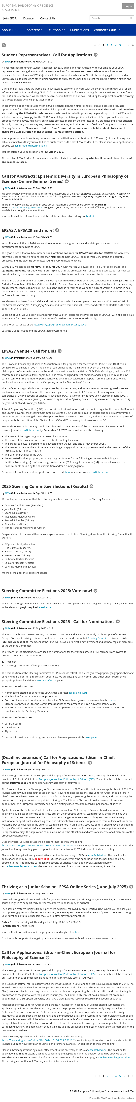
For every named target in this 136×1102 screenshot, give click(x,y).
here (67, 472)
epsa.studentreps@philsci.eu (30, 145)
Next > (128, 45)
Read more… (46, 607)
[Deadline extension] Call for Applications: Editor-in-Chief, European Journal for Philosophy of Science (58, 760)
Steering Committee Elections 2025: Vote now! (47, 590)
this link (89, 216)
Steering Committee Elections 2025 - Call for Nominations (58, 621)
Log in (128, 6)
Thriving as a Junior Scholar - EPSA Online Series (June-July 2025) (65, 886)
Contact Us (48, 18)
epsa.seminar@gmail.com (27, 207)
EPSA (8, 61)
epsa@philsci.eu (29, 430)
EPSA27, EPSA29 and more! (28, 230)
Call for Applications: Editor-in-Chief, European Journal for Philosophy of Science (58, 955)
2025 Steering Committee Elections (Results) (45, 486)
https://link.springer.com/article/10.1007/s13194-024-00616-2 (38, 845)
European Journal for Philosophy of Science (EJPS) (67, 779)
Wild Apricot (107, 1098)
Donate (28, 18)
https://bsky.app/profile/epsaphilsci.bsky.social (60, 324)
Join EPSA (10, 18)
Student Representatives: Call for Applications (47, 54)
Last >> (132, 45)
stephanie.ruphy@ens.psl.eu (20, 866)
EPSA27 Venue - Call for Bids (29, 351)
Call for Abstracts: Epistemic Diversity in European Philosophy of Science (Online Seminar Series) (65, 179)
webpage (91, 737)
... (124, 45)
